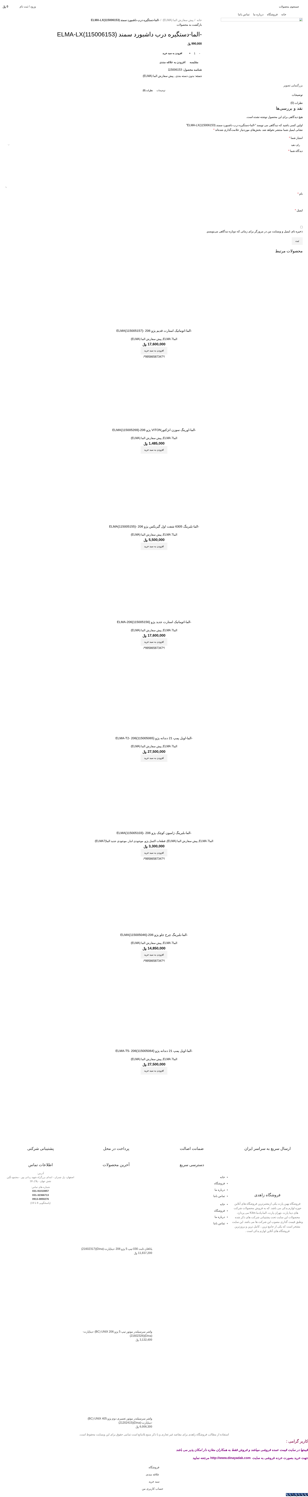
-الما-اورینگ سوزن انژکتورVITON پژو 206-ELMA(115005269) (154, 430)
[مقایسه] (298, 324)
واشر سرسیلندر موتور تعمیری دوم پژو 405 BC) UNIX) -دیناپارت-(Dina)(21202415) (120, 1420)
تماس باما (219, 1196)
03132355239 (116, 1)
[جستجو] (43, 6)
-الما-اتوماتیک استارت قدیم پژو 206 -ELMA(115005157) (154, 330)
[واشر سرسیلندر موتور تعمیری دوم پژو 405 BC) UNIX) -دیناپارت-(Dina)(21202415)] (116, 1380)
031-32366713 (40, 1195)
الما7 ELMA (170, 339)
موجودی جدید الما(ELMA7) (111, 841)
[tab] (160, 90)
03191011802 (147, 1)
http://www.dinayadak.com (230, 1458)
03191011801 (163, 1)
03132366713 (132, 1)
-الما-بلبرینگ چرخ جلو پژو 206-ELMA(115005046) (154, 935)
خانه (199, 20)
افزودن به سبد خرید (172, 53)
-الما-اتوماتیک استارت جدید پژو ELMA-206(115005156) (154, 622)
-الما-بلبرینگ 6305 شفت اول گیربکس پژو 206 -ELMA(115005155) (154, 526)
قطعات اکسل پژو (155, 841)
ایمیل (299, 210)
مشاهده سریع (288, 324)
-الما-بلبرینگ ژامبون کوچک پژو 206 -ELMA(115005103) (154, 833)
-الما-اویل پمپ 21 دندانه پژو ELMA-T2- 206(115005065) (153, 738)
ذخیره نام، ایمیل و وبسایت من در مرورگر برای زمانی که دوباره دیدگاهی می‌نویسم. (254, 231)
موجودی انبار (135, 841)
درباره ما (220, 1189)
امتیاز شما (296, 137)
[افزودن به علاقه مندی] (278, 324)
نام (300, 193)
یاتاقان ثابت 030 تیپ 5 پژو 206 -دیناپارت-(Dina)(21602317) (116, 1248)
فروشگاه (219, 1183)
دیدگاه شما (295, 150)
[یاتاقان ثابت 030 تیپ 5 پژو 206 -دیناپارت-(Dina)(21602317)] (116, 1210)
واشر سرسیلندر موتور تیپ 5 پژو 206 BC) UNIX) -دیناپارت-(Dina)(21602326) (117, 1333)
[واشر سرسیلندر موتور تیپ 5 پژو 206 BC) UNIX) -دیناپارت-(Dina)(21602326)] (116, 1293)
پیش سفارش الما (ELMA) (177, 20)
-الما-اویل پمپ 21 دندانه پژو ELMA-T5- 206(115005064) (153, 1051)
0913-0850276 (40, 1199)
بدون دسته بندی (185, 75)
